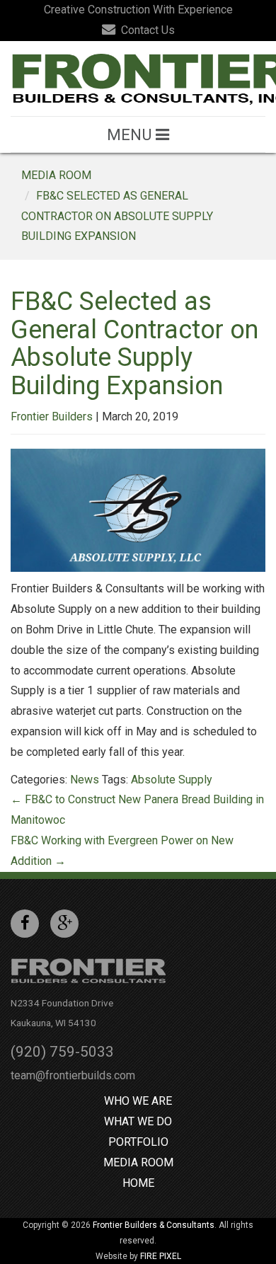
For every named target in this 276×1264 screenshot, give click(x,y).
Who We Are (138, 1101)
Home (138, 1183)
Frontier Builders (52, 416)
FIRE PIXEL (160, 1256)
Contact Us (146, 30)
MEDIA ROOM (56, 175)
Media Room (138, 1162)
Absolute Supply (171, 779)
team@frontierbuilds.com (73, 1075)
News (84, 779)
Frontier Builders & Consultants (153, 1225)
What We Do (138, 1121)
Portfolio (138, 1142)
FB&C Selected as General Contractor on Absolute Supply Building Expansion (117, 216)
